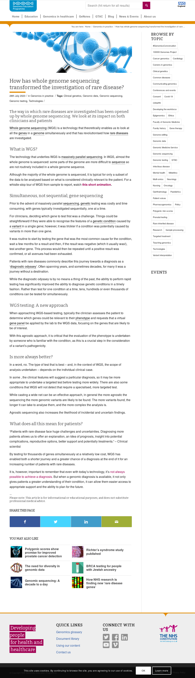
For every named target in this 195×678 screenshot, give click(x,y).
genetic (85, 203)
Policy (178, 204)
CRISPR (157, 102)
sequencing (71, 203)
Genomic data (90, 96)
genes (22, 133)
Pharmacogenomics (162, 204)
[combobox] (118, 5)
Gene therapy (175, 128)
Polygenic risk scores (163, 210)
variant (16, 226)
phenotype (83, 318)
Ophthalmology (160, 191)
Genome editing (160, 134)
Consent (157, 96)
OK (143, 670)
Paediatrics (175, 191)
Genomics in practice (103, 26)
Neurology (172, 179)
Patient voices (159, 198)
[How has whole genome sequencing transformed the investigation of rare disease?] (71, 52)
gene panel (17, 323)
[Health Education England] (171, 6)
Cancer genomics (161, 58)
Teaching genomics (162, 242)
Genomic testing (18, 101)
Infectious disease (161, 166)
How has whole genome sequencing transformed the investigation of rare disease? (67, 84)
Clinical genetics (72, 96)
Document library (67, 638)
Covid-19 (168, 96)
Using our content (68, 645)
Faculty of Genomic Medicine (166, 121)
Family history (159, 128)
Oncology (168, 185)
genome (38, 133)
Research (157, 229)
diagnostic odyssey (23, 266)
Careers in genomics (162, 64)
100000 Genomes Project (165, 51)
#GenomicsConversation (164, 45)
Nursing (156, 185)
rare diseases (119, 133)
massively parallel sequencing (81, 157)
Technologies (36, 101)
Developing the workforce (165, 109)
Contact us (63, 652)
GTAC (174, 159)
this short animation (96, 184)
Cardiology (178, 58)
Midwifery (173, 172)
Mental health (159, 172)
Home (87, 26)
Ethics (171, 115)
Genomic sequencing (111, 96)
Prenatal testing (160, 217)
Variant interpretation (162, 255)
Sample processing (174, 229)
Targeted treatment (161, 236)
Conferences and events (164, 90)
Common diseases (161, 77)
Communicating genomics (165, 83)
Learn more (161, 670)
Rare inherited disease (163, 223)
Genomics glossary (69, 632)
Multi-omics (158, 179)
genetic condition (104, 221)
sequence (118, 162)
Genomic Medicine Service (165, 147)
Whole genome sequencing (28, 128)
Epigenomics (159, 115)
